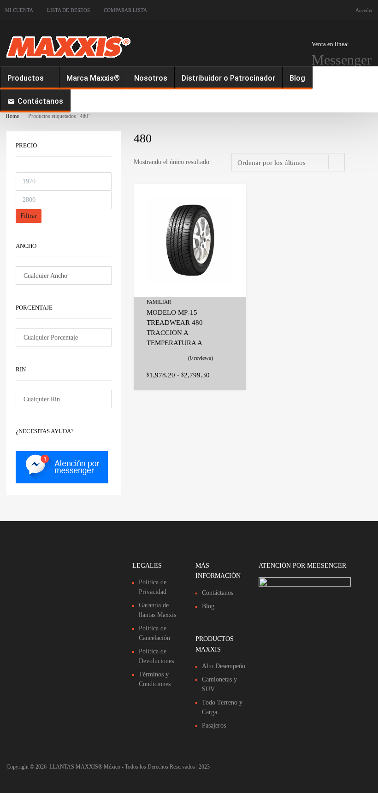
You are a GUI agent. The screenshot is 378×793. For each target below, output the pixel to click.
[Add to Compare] (231, 216)
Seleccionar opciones (227, 374)
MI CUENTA (19, 10)
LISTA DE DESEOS (68, 10)
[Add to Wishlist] (231, 201)
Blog (297, 78)
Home (12, 116)
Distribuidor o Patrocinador (228, 78)
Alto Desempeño (223, 666)
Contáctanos (40, 101)
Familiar (159, 302)
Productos (25, 78)
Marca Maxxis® (93, 78)
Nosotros (150, 78)
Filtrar (28, 215)
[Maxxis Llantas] (68, 58)
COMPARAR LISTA (125, 10)
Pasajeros (214, 725)
